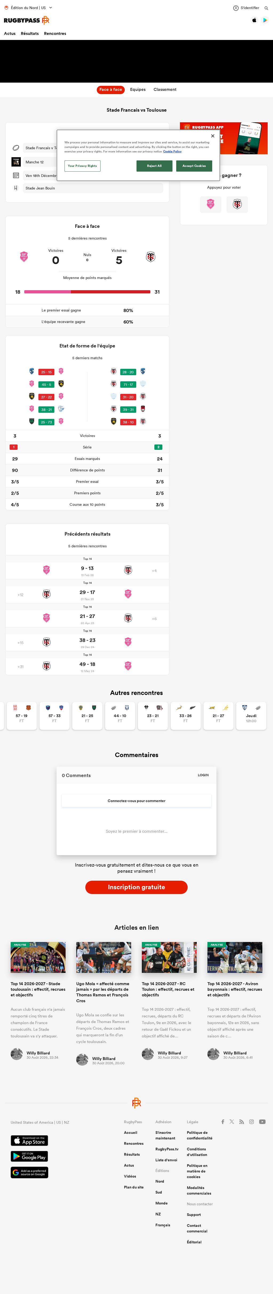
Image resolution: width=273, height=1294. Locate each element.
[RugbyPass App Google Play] (49, 1157)
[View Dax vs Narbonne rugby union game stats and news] (22, 716)
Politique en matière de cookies (197, 1171)
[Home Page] (26, 20)
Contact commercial (197, 1228)
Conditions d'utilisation (197, 1151)
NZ (158, 1214)
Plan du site (134, 1187)
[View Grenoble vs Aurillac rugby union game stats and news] (54, 716)
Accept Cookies (194, 166)
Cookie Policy (172, 151)
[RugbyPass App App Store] (49, 1141)
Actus (9, 33)
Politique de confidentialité (199, 1135)
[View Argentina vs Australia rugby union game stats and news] (218, 716)
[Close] (213, 136)
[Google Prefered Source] (49, 1173)
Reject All (154, 166)
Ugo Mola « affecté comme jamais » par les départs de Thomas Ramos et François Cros (102, 992)
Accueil (130, 1132)
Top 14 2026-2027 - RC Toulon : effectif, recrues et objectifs (168, 989)
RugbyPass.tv (167, 1149)
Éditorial (194, 1242)
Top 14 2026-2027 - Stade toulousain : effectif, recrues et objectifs (38, 989)
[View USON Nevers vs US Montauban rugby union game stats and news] (87, 716)
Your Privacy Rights (82, 166)
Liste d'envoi (166, 1160)
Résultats (30, 33)
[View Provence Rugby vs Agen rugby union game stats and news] (120, 716)
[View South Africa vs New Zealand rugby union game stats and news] (186, 716)
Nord (159, 1181)
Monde (161, 1203)
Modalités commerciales (199, 1190)
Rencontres (55, 33)
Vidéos (130, 1176)
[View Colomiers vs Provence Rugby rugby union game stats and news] (251, 716)
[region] (138, 155)
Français (162, 1225)
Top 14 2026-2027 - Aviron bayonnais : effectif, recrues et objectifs (234, 989)
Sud (158, 1192)
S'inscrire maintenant (165, 1135)
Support (194, 1214)
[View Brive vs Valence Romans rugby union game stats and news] (153, 716)
